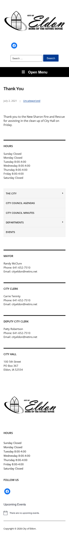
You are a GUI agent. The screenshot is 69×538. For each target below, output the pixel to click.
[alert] (34, 513)
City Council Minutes (20, 212)
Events (10, 232)
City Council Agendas (20, 203)
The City (11, 193)
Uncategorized (31, 100)
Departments (15, 222)
